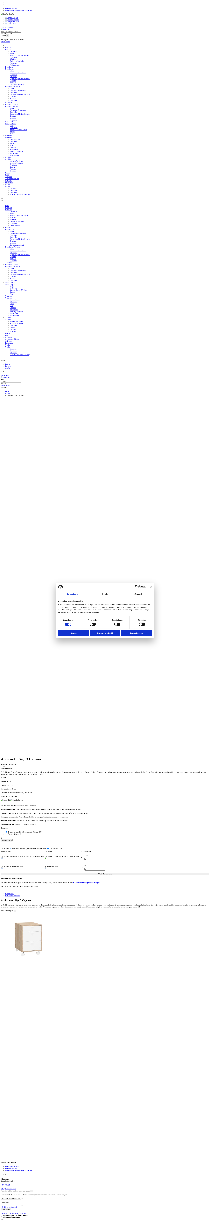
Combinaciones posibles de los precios (18, 10)
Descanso (8, 49)
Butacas (12, 132)
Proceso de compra (11, 8)
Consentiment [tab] (72, 594)
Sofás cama (14, 128)
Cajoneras (13, 188)
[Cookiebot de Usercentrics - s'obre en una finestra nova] (136, 586)
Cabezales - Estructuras (18, 73)
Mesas (12, 143)
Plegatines (13, 57)
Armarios (13, 83)
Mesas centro (14, 155)
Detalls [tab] (105, 594)
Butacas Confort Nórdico (18, 130)
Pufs (11, 134)
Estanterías (13, 77)
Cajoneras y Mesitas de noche (20, 79)
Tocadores (13, 75)
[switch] (93, 624)
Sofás (11, 126)
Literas (12, 71)
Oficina (7, 186)
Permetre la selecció (105, 633)
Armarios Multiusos (16, 163)
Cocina (7, 173)
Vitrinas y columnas (16, 151)
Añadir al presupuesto (105, 874)
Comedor (8, 137)
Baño (7, 175)
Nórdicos (13, 59)
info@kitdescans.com (8, 1189)
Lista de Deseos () (7, 27)
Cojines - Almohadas (17, 61)
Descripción (9, 894)
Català (13, 24)
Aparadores (14, 149)
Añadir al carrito (7, 840)
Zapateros (13, 81)
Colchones (13, 51)
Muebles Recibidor (16, 161)
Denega (73, 633)
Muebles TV (14, 153)
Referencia (5, 764)
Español (16, 20)
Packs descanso (15, 65)
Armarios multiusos (12, 179)
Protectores (13, 63)
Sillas (11, 145)
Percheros (13, 169)
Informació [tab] (138, 594)
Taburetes (13, 147)
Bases (12, 53)
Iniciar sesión (5, 375)
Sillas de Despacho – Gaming (20, 194)
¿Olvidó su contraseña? (9, 1207)
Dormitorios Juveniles (12, 86)
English (15, 18)
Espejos (12, 167)
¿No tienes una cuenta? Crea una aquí (14, 1213)
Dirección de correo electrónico (12, 1198)
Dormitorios (9, 69)
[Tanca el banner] (151, 587)
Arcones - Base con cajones (19, 55)
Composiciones (15, 139)
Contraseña (5, 1203)
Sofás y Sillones (10, 124)
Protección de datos (12, 1166)
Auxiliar (8, 159)
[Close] (2, 200)
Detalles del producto (12, 896)
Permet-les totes (136, 633)
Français (16, 22)
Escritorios (13, 190)
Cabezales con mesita (17, 85)
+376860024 (5, 1185)
